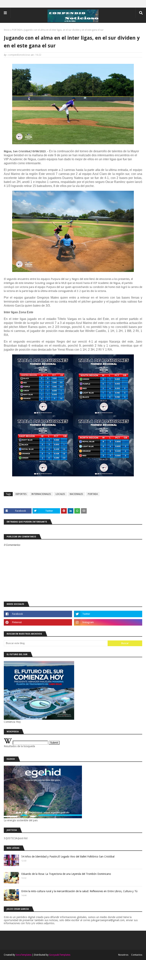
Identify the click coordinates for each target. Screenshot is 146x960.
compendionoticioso (19, 55)
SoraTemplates (24, 955)
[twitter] (108, 614)
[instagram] (108, 622)
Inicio (7, 30)
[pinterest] (38, 622)
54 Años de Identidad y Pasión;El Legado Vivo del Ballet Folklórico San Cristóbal (67, 856)
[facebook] (38, 614)
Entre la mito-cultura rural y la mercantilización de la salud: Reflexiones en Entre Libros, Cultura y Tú (79, 891)
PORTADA (17, 30)
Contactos (136, 955)
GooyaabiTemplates (59, 955)
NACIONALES (76, 494)
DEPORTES (21, 494)
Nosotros (123, 955)
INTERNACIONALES (41, 494)
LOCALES (60, 494)
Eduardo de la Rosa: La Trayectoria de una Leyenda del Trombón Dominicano (66, 873)
